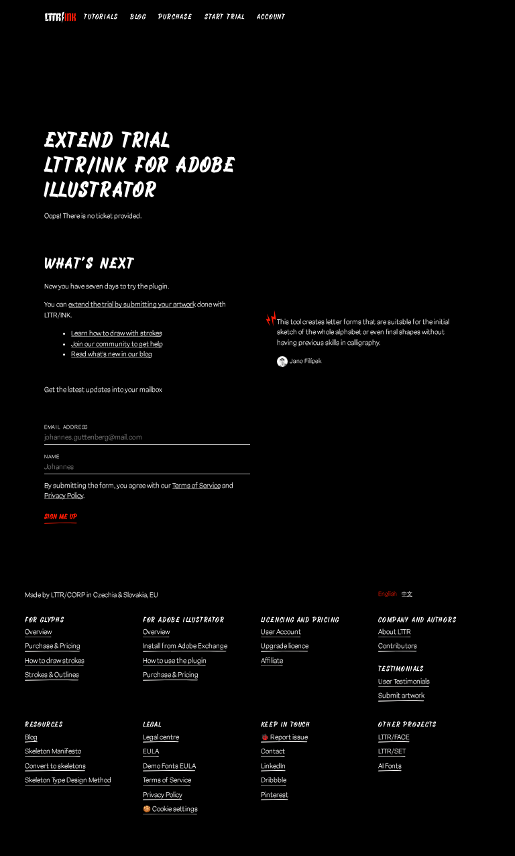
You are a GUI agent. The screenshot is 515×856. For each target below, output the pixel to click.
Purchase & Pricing (52, 646)
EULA (151, 751)
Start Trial (225, 16)
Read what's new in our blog (111, 354)
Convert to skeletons (55, 766)
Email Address (66, 427)
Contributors (397, 646)
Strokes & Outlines (52, 675)
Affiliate (272, 660)
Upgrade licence (284, 646)
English (387, 594)
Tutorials (100, 16)
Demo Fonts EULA (169, 766)
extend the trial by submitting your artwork (132, 304)
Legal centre (161, 737)
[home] (62, 17)
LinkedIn (273, 766)
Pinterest (274, 795)
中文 (407, 594)
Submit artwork (401, 695)
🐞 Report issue (284, 737)
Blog (138, 16)
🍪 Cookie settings (170, 809)
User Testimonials (404, 681)
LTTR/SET (392, 751)
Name (52, 456)
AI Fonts (390, 766)
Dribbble (273, 780)
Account (271, 16)
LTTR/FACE (394, 737)
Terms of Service (196, 485)
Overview (38, 632)
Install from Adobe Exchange (185, 646)
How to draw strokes (54, 660)
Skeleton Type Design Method (68, 780)
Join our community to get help (117, 344)
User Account (281, 632)
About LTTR (394, 632)
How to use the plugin (175, 660)
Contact (273, 751)
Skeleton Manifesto (53, 751)
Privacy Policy (63, 495)
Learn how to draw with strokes (116, 333)
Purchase (175, 16)
